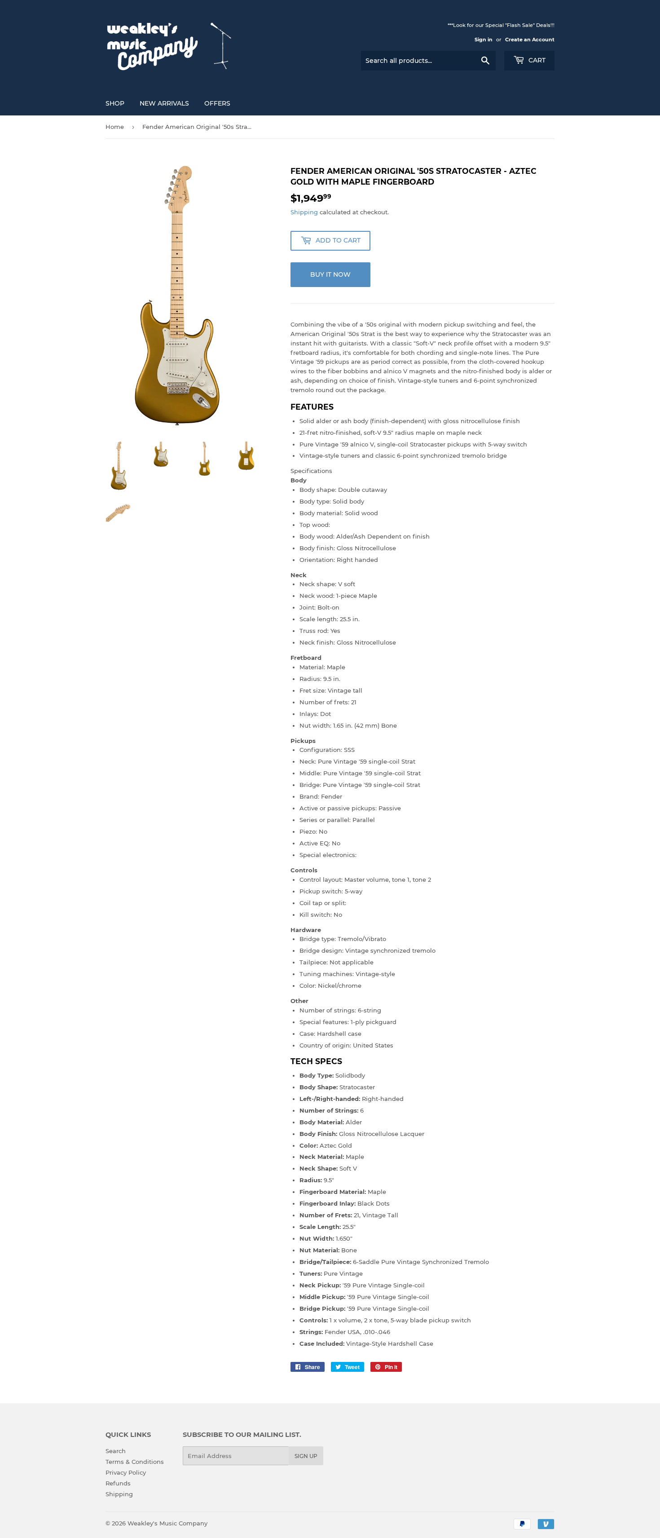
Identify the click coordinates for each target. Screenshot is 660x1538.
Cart (536, 60)
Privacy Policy (126, 1472)
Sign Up (306, 1456)
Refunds (118, 1483)
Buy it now (330, 274)
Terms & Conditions (135, 1461)
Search (116, 1450)
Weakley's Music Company (167, 1523)
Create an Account (529, 39)
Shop (115, 103)
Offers (217, 103)
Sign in (484, 39)
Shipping (304, 212)
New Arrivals (164, 103)
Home (115, 126)
